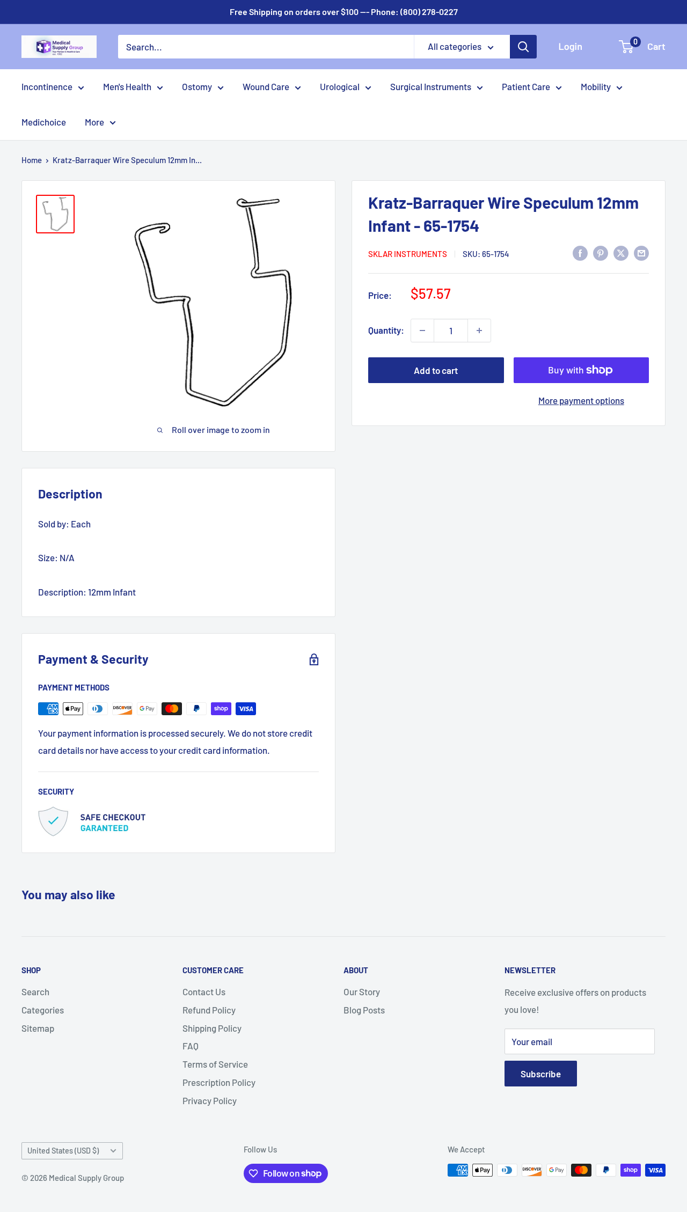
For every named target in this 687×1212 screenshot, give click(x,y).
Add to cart (436, 370)
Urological (340, 86)
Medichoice (43, 121)
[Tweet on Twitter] (620, 252)
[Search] (523, 46)
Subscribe (541, 1073)
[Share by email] (641, 252)
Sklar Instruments (407, 253)
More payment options (581, 400)
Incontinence (46, 86)
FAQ (190, 1045)
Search (35, 991)
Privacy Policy (209, 1100)
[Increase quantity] (479, 330)
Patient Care (526, 86)
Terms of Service (215, 1064)
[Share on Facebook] (580, 252)
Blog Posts (364, 1009)
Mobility (596, 86)
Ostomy (197, 86)
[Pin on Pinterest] (600, 252)
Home (31, 160)
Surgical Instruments (430, 86)
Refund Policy (209, 1009)
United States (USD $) (63, 1150)
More (94, 121)
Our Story (362, 991)
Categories (42, 1009)
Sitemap (37, 1028)
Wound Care (266, 86)
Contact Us (203, 991)
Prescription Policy (218, 1082)
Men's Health (127, 86)
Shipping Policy (212, 1028)
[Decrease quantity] (422, 330)
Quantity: (386, 330)
